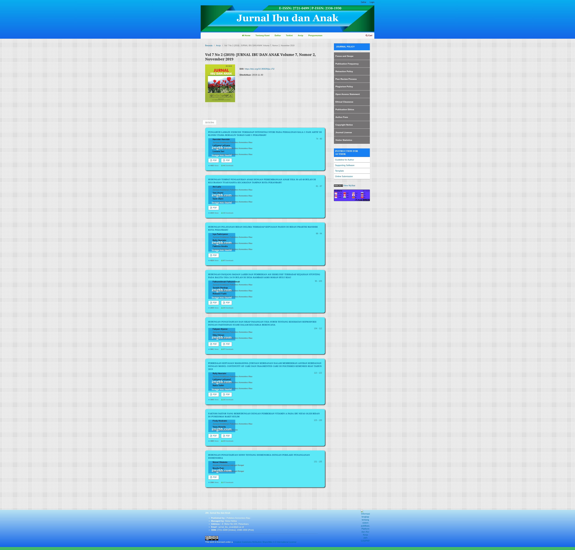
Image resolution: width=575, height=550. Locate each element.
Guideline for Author (344, 159)
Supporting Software (344, 165)
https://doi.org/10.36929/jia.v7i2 (259, 69)
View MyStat (350, 185)
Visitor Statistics (343, 140)
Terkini (289, 35)
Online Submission (344, 176)
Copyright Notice (344, 125)
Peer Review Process (346, 79)
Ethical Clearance (344, 102)
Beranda (208, 45)
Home (247, 35)
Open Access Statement (347, 94)
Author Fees (341, 117)
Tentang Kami (262, 35)
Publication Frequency (347, 64)
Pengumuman (315, 35)
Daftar (278, 35)
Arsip (300, 35)
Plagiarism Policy (344, 86)
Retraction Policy (344, 71)
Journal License (343, 132)
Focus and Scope (344, 56)
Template (339, 171)
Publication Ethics (344, 109)
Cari (370, 35)
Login (372, 2)
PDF (214, 160)
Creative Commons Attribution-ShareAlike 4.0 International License (264, 542)
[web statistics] (338, 185)
